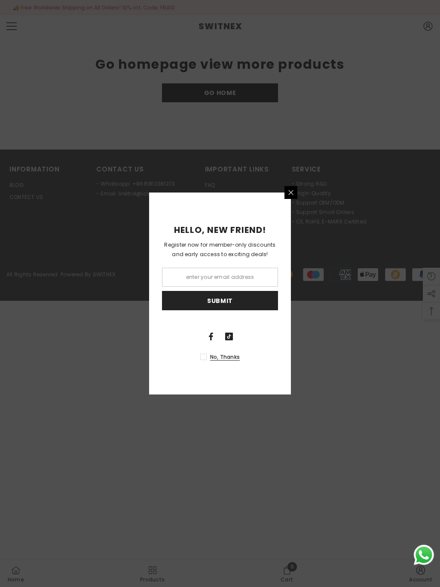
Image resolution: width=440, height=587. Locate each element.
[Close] (290, 192)
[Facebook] (211, 336)
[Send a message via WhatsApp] (424, 555)
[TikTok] (229, 336)
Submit (220, 301)
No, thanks (225, 357)
